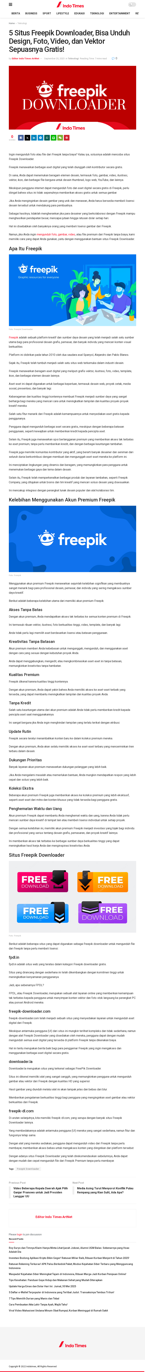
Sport (47, 13)
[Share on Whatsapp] (47, 138)
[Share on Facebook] (21, 138)
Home (12, 23)
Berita (15, 13)
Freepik (13, 337)
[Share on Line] (53, 138)
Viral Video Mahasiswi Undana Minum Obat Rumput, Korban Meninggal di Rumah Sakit (58, 1310)
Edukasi (79, 13)
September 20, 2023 (54, 58)
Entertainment (119, 13)
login (19, 1234)
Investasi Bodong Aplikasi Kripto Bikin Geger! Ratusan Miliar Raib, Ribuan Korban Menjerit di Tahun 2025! (69, 1258)
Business (31, 13)
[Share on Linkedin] (34, 138)
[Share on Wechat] (60, 138)
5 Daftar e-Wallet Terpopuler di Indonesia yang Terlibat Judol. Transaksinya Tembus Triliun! (61, 1292)
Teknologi (97, 13)
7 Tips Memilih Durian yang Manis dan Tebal (34, 1298)
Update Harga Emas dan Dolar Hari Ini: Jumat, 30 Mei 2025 (42, 1286)
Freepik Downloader (28, 1169)
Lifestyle (62, 13)
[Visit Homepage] (70, 4)
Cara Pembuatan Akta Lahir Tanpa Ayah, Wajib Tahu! (38, 1304)
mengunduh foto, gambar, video (56, 234)
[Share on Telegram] (40, 138)
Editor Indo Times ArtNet (25, 58)
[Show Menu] (10, 4)
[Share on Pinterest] (66, 138)
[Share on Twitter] (27, 138)
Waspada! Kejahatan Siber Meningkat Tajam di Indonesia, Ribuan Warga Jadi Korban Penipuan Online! (67, 1274)
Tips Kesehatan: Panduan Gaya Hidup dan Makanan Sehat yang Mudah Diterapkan (55, 1280)
